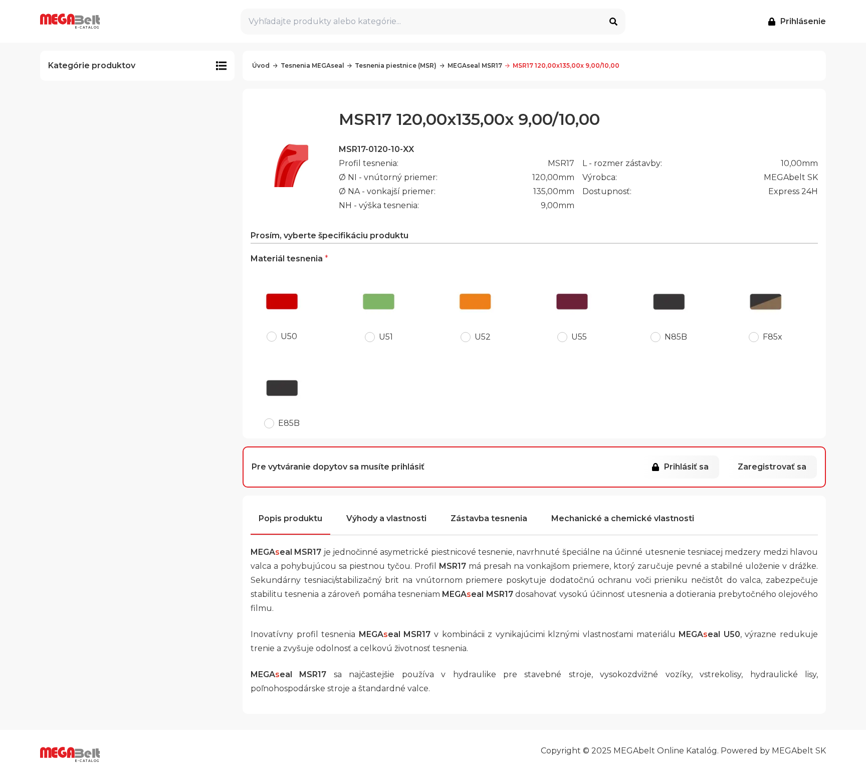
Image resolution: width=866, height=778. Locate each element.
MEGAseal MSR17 (475, 65)
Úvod (261, 65)
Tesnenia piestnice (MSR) (396, 65)
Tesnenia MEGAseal (312, 65)
